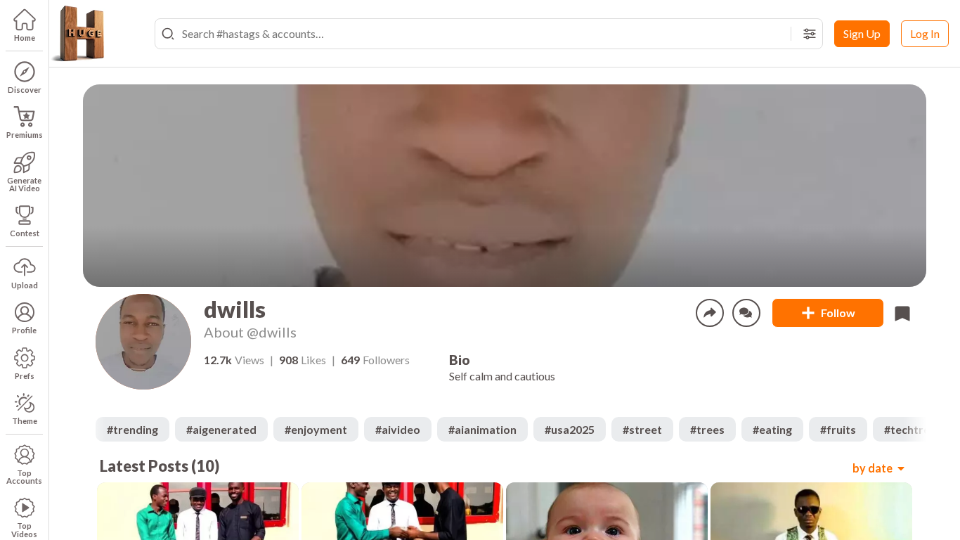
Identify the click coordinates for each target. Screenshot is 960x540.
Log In (925, 33)
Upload (24, 285)
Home (24, 37)
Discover (24, 89)
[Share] (710, 313)
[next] (915, 429)
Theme (24, 420)
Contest (24, 233)
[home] (77, 34)
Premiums (24, 134)
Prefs (24, 375)
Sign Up (862, 33)
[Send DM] (746, 313)
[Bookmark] (902, 313)
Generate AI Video (24, 184)
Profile (24, 330)
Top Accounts (24, 476)
